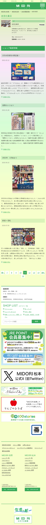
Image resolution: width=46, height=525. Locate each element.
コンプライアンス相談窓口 (25, 448)
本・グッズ (28, 309)
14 (38, 273)
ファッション (9, 309)
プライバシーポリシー (8, 448)
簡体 (41, 1)
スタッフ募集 (17, 445)
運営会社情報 (6, 451)
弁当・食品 (28, 311)
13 (34, 273)
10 (20, 273)
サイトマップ (38, 448)
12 (29, 273)
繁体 (32, 1)
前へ (3, 273)
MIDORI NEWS (6, 445)
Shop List (15, 305)
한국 (23, 1)
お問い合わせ (26, 445)
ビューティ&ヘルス (10, 311)
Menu (42, 8)
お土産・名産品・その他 (32, 314)
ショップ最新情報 (7, 463)
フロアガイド (6, 460)
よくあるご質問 (6, 470)
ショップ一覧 (6, 458)
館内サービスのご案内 (8, 465)
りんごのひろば (6, 475)
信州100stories (6, 472)
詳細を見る (6, 97)
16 (23, 276)
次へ (43, 273)
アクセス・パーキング (8, 467)
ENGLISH (14, 1)
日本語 (4, 1)
